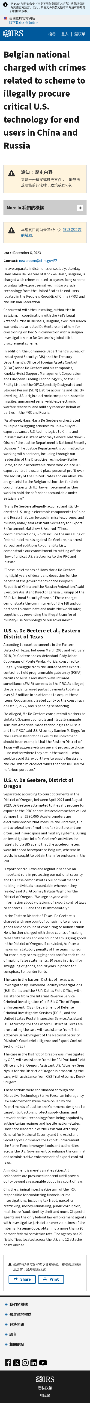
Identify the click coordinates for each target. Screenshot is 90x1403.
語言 (13, 1334)
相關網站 (16, 1344)
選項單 (79, 34)
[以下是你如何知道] (45, 21)
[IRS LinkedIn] (33, 1362)
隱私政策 (45, 1388)
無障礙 (45, 1395)
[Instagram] (25, 1362)
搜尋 (52, 34)
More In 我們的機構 (25, 208)
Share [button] (25, 1279)
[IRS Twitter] (16, 1362)
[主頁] (13, 32)
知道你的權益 (20, 1314)
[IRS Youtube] (43, 1362)
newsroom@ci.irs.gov (36, 260)
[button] (65, 34)
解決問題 (16, 1324)
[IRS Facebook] (8, 1362)
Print (54, 1279)
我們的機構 (18, 1304)
